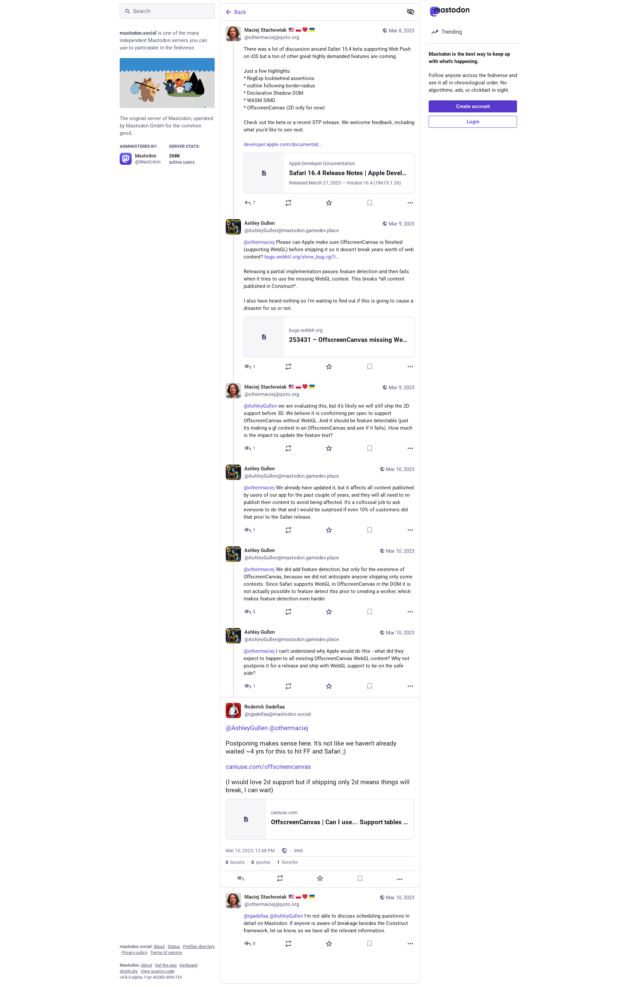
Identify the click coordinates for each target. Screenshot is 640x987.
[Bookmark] (370, 203)
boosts (235, 862)
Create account (473, 106)
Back (240, 12)
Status (174, 946)
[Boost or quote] (288, 203)
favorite (287, 862)
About (159, 946)
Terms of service (166, 952)
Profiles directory (199, 946)
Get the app (166, 965)
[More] (410, 203)
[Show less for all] (411, 12)
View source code (157, 971)
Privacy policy (134, 952)
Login (473, 122)
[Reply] (240, 878)
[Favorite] (329, 203)
